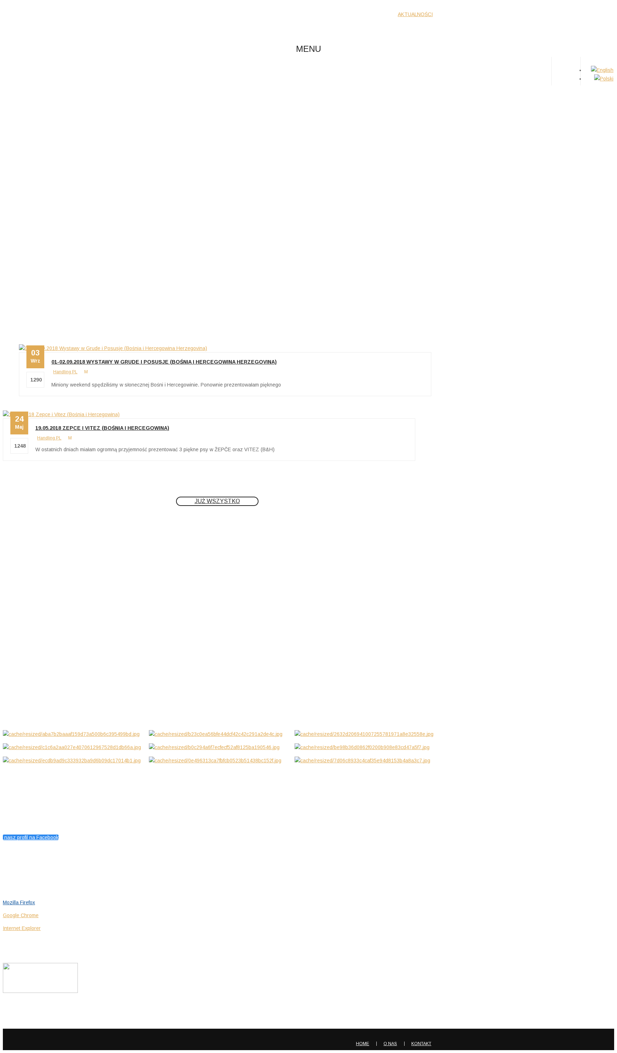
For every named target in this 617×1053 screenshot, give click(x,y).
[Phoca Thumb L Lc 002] (219, 734)
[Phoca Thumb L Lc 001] (73, 734)
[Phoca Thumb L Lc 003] (365, 734)
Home (304, 118)
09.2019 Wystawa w (28, 688)
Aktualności (304, 127)
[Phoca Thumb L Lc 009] (219, 760)
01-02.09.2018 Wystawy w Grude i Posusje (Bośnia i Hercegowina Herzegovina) (164, 362)
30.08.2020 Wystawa (29, 657)
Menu (308, 49)
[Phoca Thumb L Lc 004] (73, 747)
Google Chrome (21, 915)
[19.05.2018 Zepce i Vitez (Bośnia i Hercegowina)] (61, 414)
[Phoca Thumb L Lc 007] (73, 760)
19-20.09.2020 (19, 626)
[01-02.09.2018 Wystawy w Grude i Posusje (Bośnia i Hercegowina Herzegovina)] (113, 348)
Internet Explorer (22, 928)
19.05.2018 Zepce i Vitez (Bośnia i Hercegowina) (102, 428)
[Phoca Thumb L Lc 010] (365, 760)
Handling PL (65, 371)
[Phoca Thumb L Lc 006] (365, 747)
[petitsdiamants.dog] (56, 20)
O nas (390, 1043)
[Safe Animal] (40, 991)
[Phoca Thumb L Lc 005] (219, 747)
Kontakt (421, 1043)
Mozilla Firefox (19, 902)
